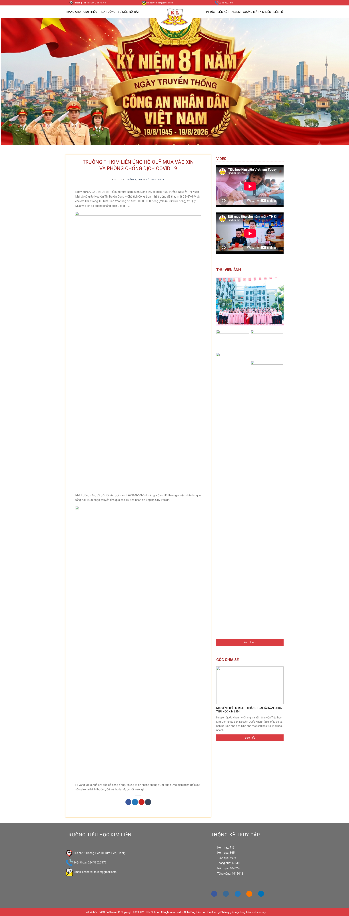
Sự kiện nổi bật (129, 11)
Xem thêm (250, 642)
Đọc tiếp (250, 737)
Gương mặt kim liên (257, 11)
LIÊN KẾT (223, 11)
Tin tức (209, 11)
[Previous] (10, 82)
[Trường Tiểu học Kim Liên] (174, 17)
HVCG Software (107, 912)
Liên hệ (279, 11)
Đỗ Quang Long (155, 179)
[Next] (339, 82)
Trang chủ (73, 11)
